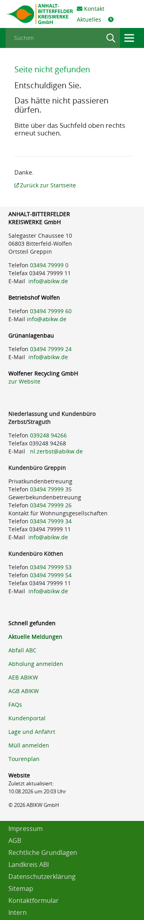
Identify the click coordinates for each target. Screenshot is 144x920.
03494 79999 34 (51, 521)
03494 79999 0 (49, 265)
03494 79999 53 (51, 567)
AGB (14, 840)
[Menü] (129, 38)
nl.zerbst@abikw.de (56, 451)
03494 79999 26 (51, 505)
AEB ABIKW (23, 677)
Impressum (25, 828)
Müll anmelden (28, 745)
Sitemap (20, 888)
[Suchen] (110, 38)
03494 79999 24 (51, 349)
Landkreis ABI (28, 864)
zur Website (24, 381)
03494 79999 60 (51, 311)
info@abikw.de (48, 281)
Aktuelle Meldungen (35, 636)
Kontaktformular (33, 900)
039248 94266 (48, 435)
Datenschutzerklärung (42, 876)
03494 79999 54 (51, 575)
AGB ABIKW (23, 691)
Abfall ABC (22, 650)
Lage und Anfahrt (31, 731)
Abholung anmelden (35, 664)
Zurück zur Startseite (48, 185)
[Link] (39, 14)
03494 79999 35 (51, 489)
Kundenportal (27, 718)
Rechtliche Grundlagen (42, 852)
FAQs (15, 704)
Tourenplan (24, 759)
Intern (17, 912)
